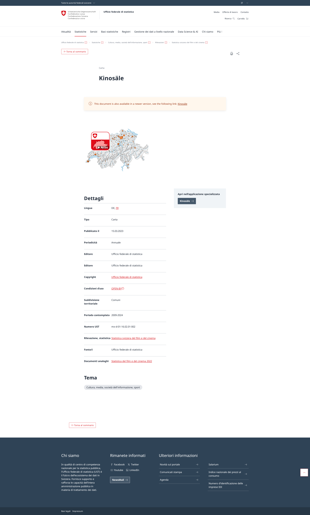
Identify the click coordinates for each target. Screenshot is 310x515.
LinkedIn (134, 470)
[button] (66, 31)
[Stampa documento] (231, 53)
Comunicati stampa (171, 472)
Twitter (135, 464)
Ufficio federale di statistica (119, 11)
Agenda (164, 479)
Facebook (119, 464)
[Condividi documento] (238, 53)
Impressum (77, 511)
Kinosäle (182, 103)
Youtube (118, 470)
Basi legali (65, 511)
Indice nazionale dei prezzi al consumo (225, 473)
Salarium (214, 464)
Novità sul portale (170, 464)
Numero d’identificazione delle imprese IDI (226, 485)
